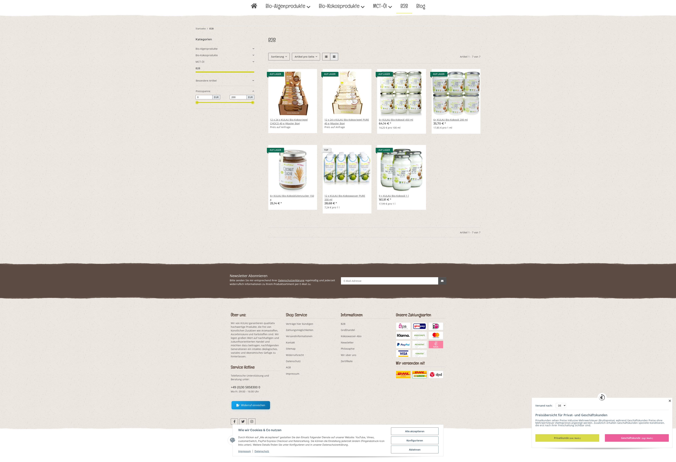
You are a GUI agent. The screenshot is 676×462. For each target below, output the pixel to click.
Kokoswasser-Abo (351, 336)
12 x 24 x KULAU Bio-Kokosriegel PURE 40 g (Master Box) (346, 121)
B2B (198, 68)
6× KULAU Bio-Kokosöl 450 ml (396, 119)
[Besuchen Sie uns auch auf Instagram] (251, 421)
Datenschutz (262, 451)
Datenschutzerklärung (291, 280)
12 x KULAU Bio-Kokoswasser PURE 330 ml (344, 197)
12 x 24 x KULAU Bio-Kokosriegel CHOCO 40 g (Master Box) (289, 121)
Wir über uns (348, 355)
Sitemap (291, 348)
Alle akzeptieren (414, 431)
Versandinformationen (299, 336)
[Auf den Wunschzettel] (311, 75)
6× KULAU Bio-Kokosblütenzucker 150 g (292, 197)
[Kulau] (254, 7)
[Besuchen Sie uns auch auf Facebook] (234, 421)
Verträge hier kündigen (299, 323)
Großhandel (348, 330)
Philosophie (348, 348)
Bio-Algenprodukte (207, 48)
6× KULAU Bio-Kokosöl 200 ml (450, 119)
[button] (326, 56)
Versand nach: (544, 405)
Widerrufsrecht (295, 355)
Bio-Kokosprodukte (207, 55)
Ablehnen (415, 449)
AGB (288, 367)
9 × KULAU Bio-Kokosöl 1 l (394, 195)
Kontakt (290, 342)
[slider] (197, 102)
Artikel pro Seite (304, 56)
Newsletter (347, 342)
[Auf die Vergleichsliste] (302, 75)
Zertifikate (347, 361)
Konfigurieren (414, 440)
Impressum (244, 451)
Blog (420, 7)
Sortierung (277, 56)
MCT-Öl (200, 61)
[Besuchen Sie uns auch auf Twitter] (243, 421)
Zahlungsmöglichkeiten (299, 330)
